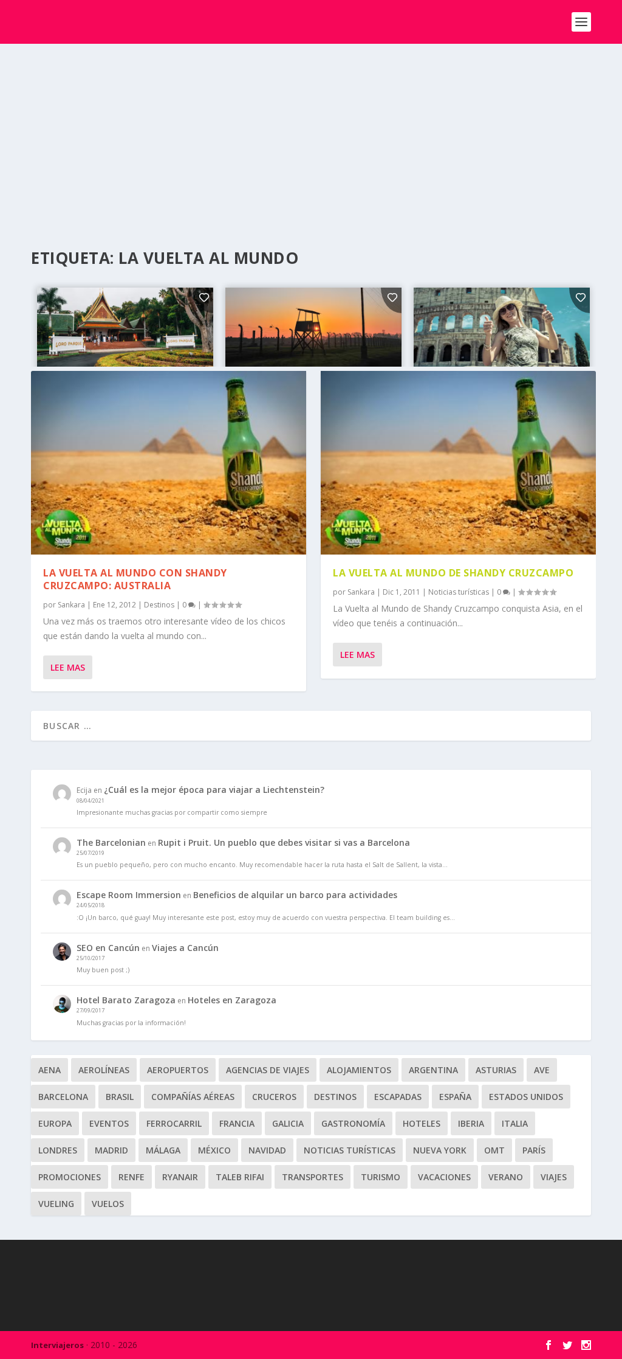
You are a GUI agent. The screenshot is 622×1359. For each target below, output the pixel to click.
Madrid (111, 1150)
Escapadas (398, 1096)
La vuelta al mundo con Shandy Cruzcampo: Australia (135, 579)
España (455, 1096)
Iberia (471, 1123)
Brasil (120, 1096)
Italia (515, 1123)
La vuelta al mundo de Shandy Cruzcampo (453, 572)
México (214, 1150)
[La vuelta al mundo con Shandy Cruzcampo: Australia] (168, 463)
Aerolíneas (103, 1070)
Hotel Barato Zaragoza (126, 1000)
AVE (542, 1070)
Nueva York (439, 1150)
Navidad (267, 1150)
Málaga (163, 1150)
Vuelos (108, 1203)
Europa (55, 1123)
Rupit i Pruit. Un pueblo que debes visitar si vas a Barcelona (284, 842)
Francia (237, 1123)
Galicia (288, 1123)
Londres (57, 1150)
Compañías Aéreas (192, 1096)
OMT (494, 1150)
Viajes (554, 1177)
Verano (505, 1177)
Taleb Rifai (240, 1177)
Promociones (69, 1177)
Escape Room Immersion (129, 895)
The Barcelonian (111, 842)
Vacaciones (444, 1177)
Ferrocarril (174, 1123)
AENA (49, 1070)
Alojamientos (359, 1070)
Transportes (312, 1177)
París (533, 1150)
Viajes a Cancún (185, 947)
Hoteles (421, 1123)
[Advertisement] (311, 135)
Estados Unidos (526, 1096)
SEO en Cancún (108, 947)
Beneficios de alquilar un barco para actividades (295, 895)
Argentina (433, 1070)
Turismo (380, 1177)
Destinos (159, 605)
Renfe (131, 1177)
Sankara (71, 605)
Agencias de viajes (267, 1070)
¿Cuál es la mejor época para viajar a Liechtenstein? (214, 789)
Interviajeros (57, 1345)
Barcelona (63, 1096)
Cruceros (274, 1096)
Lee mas (67, 667)
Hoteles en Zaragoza (232, 1000)
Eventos (109, 1123)
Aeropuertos (177, 1070)
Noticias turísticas (458, 592)
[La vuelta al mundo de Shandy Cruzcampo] (458, 463)
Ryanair (180, 1177)
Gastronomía (353, 1123)
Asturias (496, 1070)
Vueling (56, 1203)
